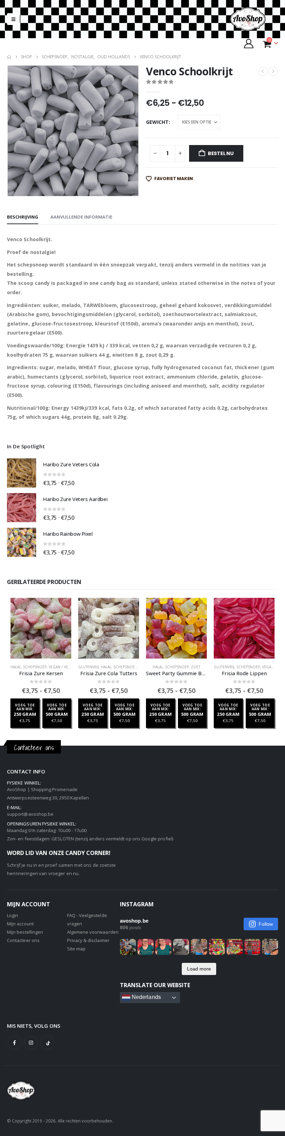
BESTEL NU (221, 153)
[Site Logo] (253, 19)
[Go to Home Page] (9, 57)
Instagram (31, 1043)
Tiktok (47, 1043)
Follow (266, 924)
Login (12, 915)
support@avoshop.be (30, 814)
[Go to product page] (21, 473)
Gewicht (157, 122)
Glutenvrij (88, 666)
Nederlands (145, 997)
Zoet (195, 666)
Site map (76, 949)
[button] (13, 19)
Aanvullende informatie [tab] (81, 217)
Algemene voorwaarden (93, 932)
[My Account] (248, 43)
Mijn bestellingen (25, 932)
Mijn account (20, 924)
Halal (15, 666)
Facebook (15, 1043)
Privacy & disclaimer (88, 940)
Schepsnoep (35, 666)
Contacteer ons (23, 940)
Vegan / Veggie (63, 666)
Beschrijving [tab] (22, 217)
